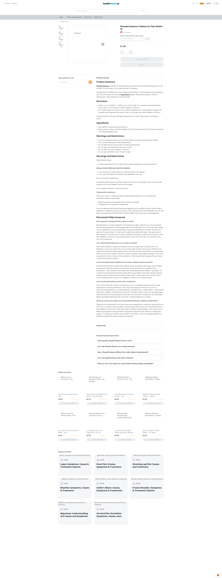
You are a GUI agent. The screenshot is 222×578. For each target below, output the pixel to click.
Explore (14, 3)
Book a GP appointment (74, 17)
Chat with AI (88, 17)
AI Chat (8, 3)
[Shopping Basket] (197, 3)
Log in (202, 3)
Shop (61, 17)
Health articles (98, 17)
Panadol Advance (102, 86)
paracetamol (125, 94)
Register (208, 3)
